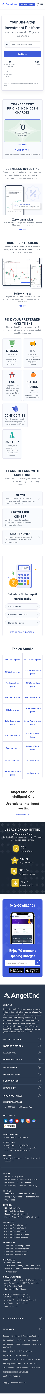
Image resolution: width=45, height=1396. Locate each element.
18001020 (11, 1107)
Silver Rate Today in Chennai (16, 1251)
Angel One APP (10, 1145)
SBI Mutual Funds (33, 1280)
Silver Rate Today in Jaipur (15, 1254)
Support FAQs (26, 1107)
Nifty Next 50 (32, 1179)
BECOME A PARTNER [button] (11, 1074)
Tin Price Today (10, 1271)
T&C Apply (14, 1351)
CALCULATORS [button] (9, 1053)
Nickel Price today (12, 1268)
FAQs (5, 1351)
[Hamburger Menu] (41, 4)
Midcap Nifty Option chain (15, 1214)
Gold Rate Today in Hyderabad (16, 1234)
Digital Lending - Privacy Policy (15, 1355)
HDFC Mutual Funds (30, 1283)
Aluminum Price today (13, 1265)
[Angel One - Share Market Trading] (10, 4)
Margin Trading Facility (28, 1148)
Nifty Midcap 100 (11, 1182)
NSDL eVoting (22, 1367)
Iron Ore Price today (31, 1268)
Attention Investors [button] (13, 1318)
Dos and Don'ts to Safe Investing (16, 1340)
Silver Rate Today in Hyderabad (17, 1245)
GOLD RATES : (9, 1222)
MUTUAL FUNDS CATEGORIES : (16, 1294)
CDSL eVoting (8, 1367)
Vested (35, 1158)
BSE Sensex (26, 1182)
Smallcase (18, 1158)
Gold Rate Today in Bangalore (16, 1237)
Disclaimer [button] (8, 1329)
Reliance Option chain (13, 1217)
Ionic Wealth (23, 1137)
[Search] (38, 4)
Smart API (8, 1150)
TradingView (9, 1161)
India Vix (22, 1185)
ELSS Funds (9, 1297)
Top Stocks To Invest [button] (13, 1096)
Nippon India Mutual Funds (15, 1289)
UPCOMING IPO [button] (9, 1088)
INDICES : (7, 1173)
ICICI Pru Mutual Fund (13, 1286)
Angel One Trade (24, 1145)
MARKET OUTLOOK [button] (11, 1081)
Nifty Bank (18, 1176)
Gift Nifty (33, 1185)
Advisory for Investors (12, 1363)
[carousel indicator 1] (19, 144)
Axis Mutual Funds (12, 1283)
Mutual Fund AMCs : (12, 1277)
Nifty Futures (10, 1193)
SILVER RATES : (9, 1242)
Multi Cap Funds (11, 1306)
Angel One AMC (10, 1137)
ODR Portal (35, 1367)
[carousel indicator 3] (23, 144)
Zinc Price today (33, 1265)
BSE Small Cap (10, 1185)
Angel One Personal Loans (13, 1359)
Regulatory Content (31, 1336)
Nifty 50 (7, 1176)
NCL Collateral (29, 1363)
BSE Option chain (32, 1217)
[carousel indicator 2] (20, 144)
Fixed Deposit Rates (22, 1150)
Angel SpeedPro (10, 1148)
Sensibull (7, 1158)
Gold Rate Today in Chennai (15, 1231)
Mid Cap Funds (22, 1303)
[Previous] (7, 132)
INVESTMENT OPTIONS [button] (13, 1046)
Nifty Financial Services (14, 1179)
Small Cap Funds (11, 1300)
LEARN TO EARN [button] (10, 1067)
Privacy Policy (26, 1351)
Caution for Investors (11, 1376)
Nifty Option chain (12, 1208)
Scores (35, 1340)
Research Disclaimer (11, 1336)
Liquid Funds (22, 1297)
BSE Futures (9, 1199)
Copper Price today (12, 1262)
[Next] (37, 132)
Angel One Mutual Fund (13, 1280)
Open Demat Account (27, 4)
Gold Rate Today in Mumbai (15, 1225)
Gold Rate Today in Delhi (14, 1228)
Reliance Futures (32, 1196)
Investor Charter (33, 1359)
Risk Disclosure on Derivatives (15, 1372)
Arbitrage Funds (27, 1300)
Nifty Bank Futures (26, 1193)
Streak (27, 1158)
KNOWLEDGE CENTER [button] (12, 1059)
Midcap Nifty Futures (13, 1196)
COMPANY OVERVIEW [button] (12, 1039)
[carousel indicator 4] (25, 144)
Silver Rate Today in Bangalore (16, 1248)
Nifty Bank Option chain (14, 1211)
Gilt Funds (8, 1303)
